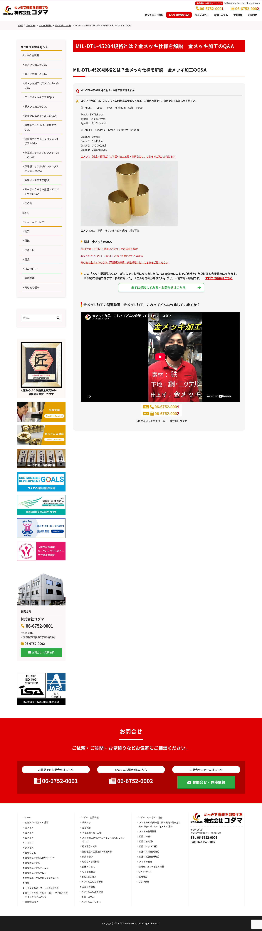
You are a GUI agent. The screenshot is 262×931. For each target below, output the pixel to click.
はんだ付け (31, 268)
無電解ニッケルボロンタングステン (42, 877)
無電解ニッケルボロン (35, 872)
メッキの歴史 (145, 861)
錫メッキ (29, 837)
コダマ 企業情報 (90, 817)
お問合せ (252, 15)
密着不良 (29, 250)
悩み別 (25, 212)
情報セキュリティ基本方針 (151, 866)
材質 (27, 231)
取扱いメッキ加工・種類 (36, 822)
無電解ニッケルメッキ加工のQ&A (40, 127)
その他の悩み (32, 287)
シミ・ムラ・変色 (34, 222)
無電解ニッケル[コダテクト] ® (39, 857)
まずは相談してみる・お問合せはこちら (158, 287)
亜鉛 (27, 882)
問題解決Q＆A (31, 901)
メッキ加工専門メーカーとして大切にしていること (103, 839)
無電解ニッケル (32, 862)
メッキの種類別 (30, 55)
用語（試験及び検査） (149, 856)
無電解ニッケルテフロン (37, 867)
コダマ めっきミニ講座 (150, 817)
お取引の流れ (88, 886)
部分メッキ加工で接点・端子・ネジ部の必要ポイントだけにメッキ (46, 894)
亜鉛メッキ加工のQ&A (37, 180)
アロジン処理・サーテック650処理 (43, 887)
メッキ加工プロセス (91, 901)
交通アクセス (88, 866)
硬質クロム (30, 852)
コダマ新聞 (144, 881)
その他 (28, 203)
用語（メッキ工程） (148, 846)
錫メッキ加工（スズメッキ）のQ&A (42, 85)
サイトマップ (145, 871)
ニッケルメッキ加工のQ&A (39, 97)
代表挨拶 (86, 822)
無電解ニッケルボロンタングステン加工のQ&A (42, 168)
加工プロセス (201, 15)
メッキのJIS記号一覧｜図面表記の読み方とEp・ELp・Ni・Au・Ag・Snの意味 (159, 824)
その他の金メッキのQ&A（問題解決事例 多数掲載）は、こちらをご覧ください (124, 262)
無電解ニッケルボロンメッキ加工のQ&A (42, 155)
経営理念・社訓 (89, 846)
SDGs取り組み (90, 876)
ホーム (28, 817)
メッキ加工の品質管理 (92, 891)
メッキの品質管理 (147, 831)
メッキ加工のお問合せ (92, 881)
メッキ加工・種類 (154, 15)
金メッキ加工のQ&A (36, 64)
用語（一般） (145, 836)
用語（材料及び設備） (149, 851)
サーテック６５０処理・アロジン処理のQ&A (42, 191)
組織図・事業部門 (90, 861)
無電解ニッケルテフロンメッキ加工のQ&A (42, 141)
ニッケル (29, 842)
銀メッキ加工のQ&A (36, 74)
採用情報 (143, 876)
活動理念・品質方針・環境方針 (97, 851)
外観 (27, 240)
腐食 (27, 259)
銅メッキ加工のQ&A (36, 106)
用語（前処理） (146, 841)
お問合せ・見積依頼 (43, 652)
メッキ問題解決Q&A (179, 15)
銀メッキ (29, 832)
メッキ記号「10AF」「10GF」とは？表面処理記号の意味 (112, 255)
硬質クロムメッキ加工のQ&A (40, 115)
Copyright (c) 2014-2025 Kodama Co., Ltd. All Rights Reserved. (131, 923)
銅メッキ (29, 847)
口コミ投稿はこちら (220, 278)
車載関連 (29, 278)
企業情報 (237, 15)
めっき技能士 (88, 871)
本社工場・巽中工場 (92, 832)
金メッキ (29, 827)
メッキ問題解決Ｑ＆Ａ (34, 47)
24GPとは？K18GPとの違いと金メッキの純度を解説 (109, 249)
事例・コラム (221, 15)
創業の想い (87, 856)
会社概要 (86, 827)
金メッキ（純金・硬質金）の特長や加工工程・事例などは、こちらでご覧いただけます (128, 156)
